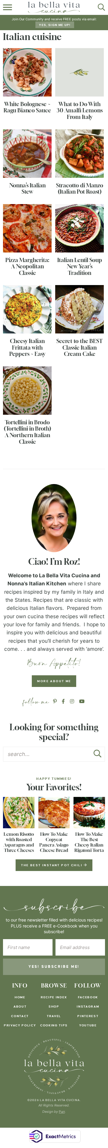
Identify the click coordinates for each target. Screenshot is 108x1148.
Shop (54, 1006)
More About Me (54, 681)
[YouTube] (81, 701)
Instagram (88, 1006)
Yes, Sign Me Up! (54, 25)
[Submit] (97, 755)
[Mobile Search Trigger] (99, 7)
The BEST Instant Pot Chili (52, 865)
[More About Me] (54, 518)
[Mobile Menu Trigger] (8, 7)
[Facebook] (63, 701)
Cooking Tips (54, 1025)
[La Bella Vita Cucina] (54, 1066)
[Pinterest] (54, 701)
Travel (54, 1016)
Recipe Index (54, 997)
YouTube (88, 1025)
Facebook (88, 997)
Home (20, 997)
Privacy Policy (20, 1025)
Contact (20, 1016)
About (20, 1006)
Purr (62, 1111)
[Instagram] (72, 701)
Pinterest (87, 1016)
